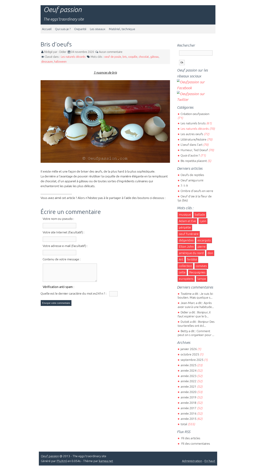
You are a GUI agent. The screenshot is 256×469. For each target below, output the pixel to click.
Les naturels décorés (73, 56)
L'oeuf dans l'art (191, 144)
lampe (201, 278)
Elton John (186, 246)
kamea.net (106, 461)
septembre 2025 (192, 359)
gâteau (154, 56)
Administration (192, 461)
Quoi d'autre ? (190, 155)
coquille (132, 56)
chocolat (144, 56)
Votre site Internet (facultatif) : (63, 232)
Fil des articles (190, 438)
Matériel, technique (122, 29)
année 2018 (188, 402)
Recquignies (197, 272)
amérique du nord (191, 253)
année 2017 (188, 408)
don (210, 253)
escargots (204, 240)
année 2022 (188, 381)
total (184, 424)
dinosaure (47, 61)
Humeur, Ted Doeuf (194, 150)
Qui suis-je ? (63, 29)
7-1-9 (184, 185)
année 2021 (188, 386)
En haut (209, 461)
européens (186, 278)
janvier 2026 (189, 349)
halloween (60, 61)
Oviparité (80, 29)
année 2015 (188, 418)
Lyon (203, 221)
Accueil (47, 29)
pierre (201, 246)
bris (125, 56)
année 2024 (188, 370)
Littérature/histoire (193, 139)
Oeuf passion (62, 9)
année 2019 (188, 397)
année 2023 (188, 376)
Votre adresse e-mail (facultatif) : (65, 245)
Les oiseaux (97, 29)
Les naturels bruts (193, 123)
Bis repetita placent (194, 160)
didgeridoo (186, 240)
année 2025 (188, 365)
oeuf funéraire (189, 233)
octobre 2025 (190, 354)
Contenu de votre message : (61, 259)
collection (185, 265)
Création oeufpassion (195, 113)
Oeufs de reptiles (192, 175)
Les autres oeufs (192, 134)
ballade (200, 214)
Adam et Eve (187, 221)
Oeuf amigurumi (192, 180)
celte (182, 272)
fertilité (192, 259)
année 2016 (188, 413)
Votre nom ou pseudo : (58, 218)
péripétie (185, 227)
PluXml (62, 461)
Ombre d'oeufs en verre (197, 191)
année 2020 (188, 392)
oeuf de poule (112, 56)
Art (181, 259)
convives (201, 265)
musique (185, 214)
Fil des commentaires (195, 443)
